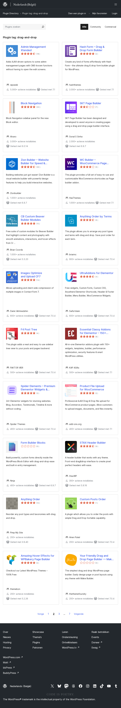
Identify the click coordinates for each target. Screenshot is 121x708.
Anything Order (30, 499)
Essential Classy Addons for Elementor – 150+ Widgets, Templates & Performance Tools (95, 331)
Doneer (96, 642)
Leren (65, 631)
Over (5, 631)
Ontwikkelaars (69, 642)
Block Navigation (31, 103)
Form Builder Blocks (33, 442)
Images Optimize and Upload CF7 (31, 274)
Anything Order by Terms (96, 216)
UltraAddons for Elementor (96, 273)
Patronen (37, 647)
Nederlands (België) (20, 686)
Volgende (79, 614)
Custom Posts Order (93, 499)
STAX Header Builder (93, 442)
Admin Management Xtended (33, 48)
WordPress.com (13, 657)
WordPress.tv (71, 647)
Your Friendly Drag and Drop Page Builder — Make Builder (96, 557)
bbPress (9, 667)
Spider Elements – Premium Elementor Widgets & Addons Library (38, 388)
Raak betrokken (100, 631)
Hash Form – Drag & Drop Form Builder (92, 48)
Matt (7, 662)
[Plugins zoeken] (43, 27)
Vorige (40, 614)
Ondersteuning (70, 637)
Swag (95, 647)
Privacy (7, 647)
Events (95, 637)
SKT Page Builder (90, 103)
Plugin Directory (11, 13)
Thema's (37, 637)
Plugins (36, 642)
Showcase (38, 631)
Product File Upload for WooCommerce (92, 388)
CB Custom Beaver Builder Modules (33, 218)
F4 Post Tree (29, 329)
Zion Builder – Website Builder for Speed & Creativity (35, 161)
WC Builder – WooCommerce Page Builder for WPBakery (93, 161)
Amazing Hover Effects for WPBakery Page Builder (37, 557)
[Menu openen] (116, 4)
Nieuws (7, 637)
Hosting (7, 642)
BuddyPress (11, 672)
